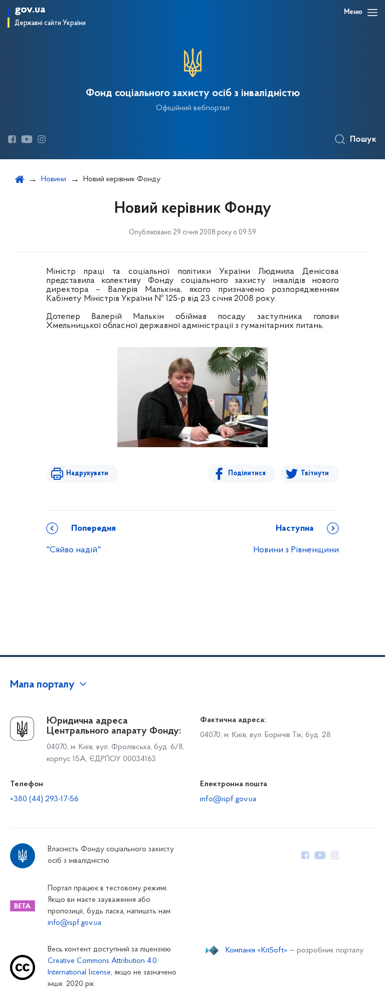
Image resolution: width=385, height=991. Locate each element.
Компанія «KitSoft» (257, 950)
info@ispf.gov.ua (228, 799)
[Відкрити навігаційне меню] (372, 13)
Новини (53, 179)
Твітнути (315, 473)
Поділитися (247, 473)
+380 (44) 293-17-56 (44, 799)
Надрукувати (87, 473)
